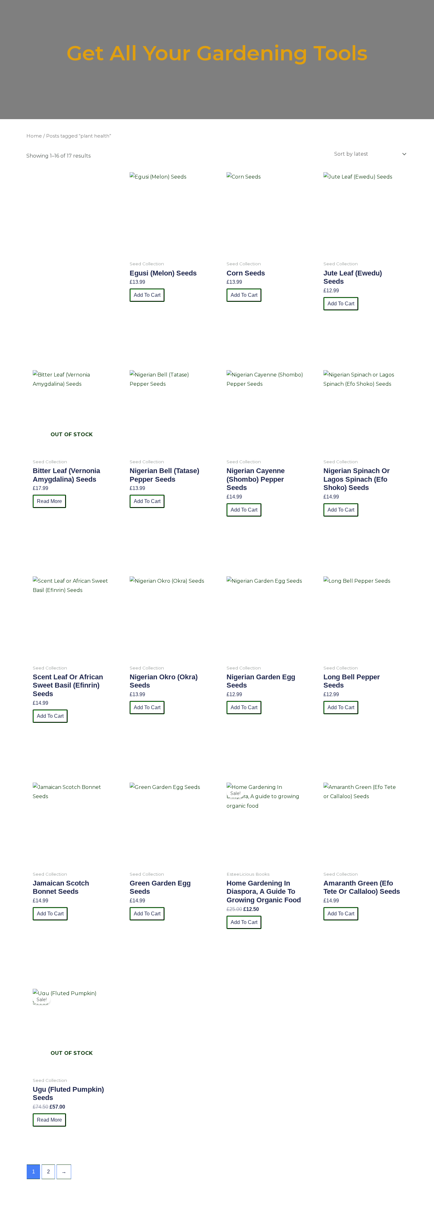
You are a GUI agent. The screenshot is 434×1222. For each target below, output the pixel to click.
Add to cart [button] (147, 295)
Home (34, 136)
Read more (49, 501)
